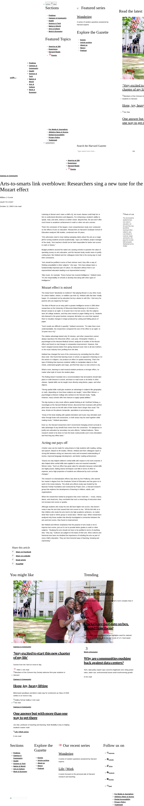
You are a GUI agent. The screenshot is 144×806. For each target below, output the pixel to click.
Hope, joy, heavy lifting (30, 686)
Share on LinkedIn (23, 556)
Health (86, 617)
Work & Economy (91, 652)
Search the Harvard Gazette (91, 145)
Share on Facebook (23, 552)
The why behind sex (99, 594)
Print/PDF (19, 564)
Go (134, 151)
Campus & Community (9, 176)
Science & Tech (90, 587)
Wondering (84, 17)
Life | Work (66, 769)
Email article (21, 560)
